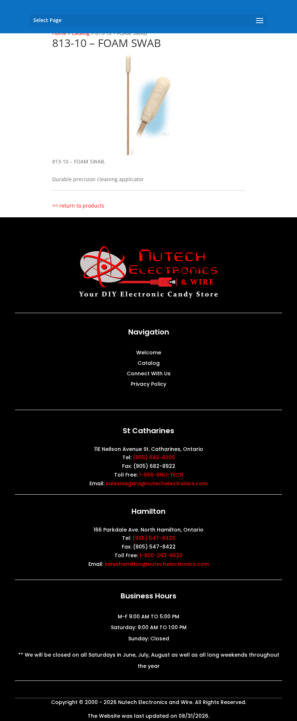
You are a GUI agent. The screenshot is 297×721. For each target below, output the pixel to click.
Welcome (148, 353)
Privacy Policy (148, 384)
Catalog (149, 363)
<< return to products (78, 205)
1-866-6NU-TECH (161, 474)
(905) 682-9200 (154, 457)
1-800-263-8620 (161, 555)
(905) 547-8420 (154, 538)
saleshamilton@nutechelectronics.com (157, 564)
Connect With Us (149, 374)
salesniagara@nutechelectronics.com (157, 483)
